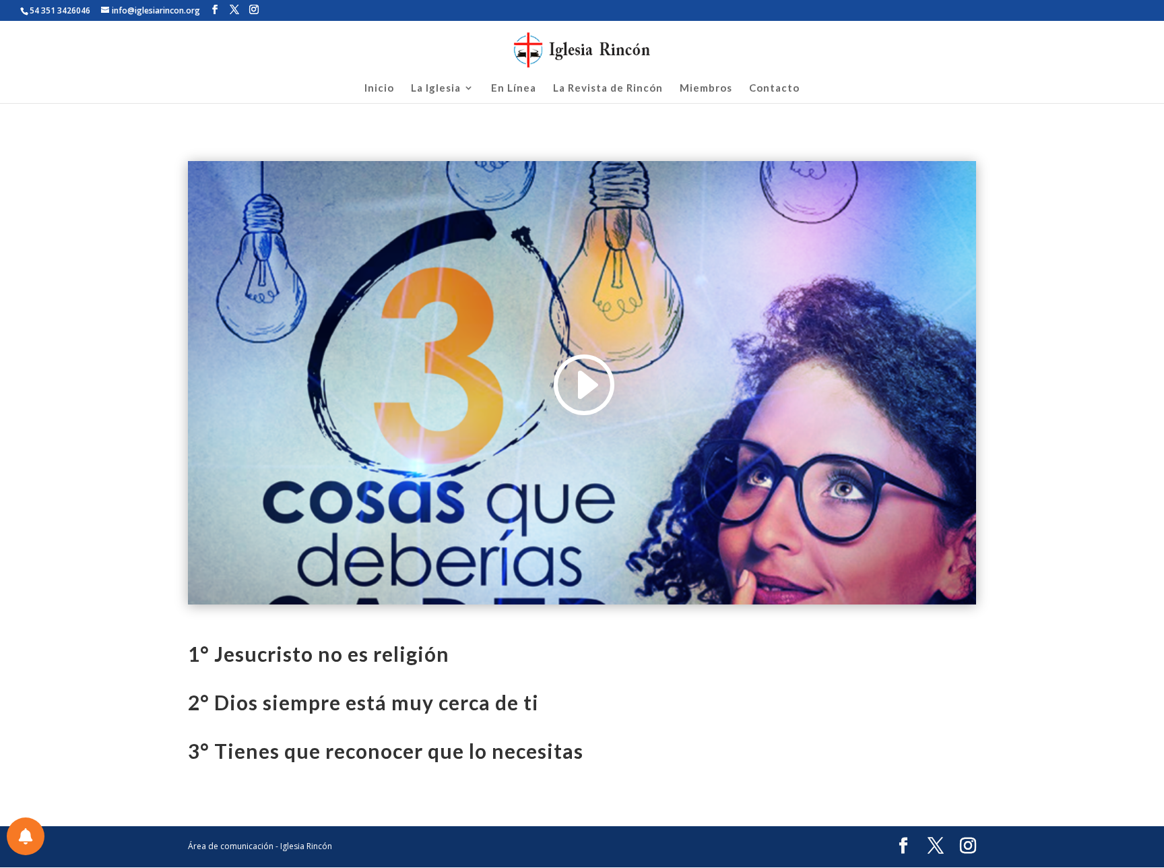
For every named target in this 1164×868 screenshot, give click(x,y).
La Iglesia (436, 88)
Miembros (706, 88)
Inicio (379, 88)
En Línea (513, 88)
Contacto (774, 88)
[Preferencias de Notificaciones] (25, 836)
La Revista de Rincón (608, 88)
